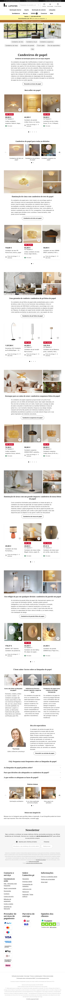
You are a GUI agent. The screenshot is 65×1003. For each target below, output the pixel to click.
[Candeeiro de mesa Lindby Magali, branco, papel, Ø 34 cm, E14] (32, 540)
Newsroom (25, 892)
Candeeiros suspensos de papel (32, 418)
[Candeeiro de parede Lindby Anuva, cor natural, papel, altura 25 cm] (32, 111)
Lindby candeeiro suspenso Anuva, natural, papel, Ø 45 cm (12, 452)
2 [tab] (31, 132)
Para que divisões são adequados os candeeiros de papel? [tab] (26, 772)
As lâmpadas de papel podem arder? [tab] (18, 768)
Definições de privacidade (17, 976)
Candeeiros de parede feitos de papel (32, 616)
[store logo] (10, 5)
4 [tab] (34, 132)
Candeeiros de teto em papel (33, 218)
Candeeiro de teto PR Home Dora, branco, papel (13, 251)
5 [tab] (36, 132)
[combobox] (30, 5)
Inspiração (25, 894)
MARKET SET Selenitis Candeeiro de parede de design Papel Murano (12, 650)
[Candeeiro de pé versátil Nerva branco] (32, 340)
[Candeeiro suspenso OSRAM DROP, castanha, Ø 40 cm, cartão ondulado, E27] (32, 441)
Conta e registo (8, 904)
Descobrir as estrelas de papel (44, 753)
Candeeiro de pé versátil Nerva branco (31, 350)
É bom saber (41, 45)
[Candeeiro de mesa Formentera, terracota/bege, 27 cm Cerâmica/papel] (13, 540)
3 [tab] (32, 132)
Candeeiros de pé (31, 42)
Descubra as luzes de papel (32, 84)
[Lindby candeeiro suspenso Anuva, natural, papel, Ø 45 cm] (13, 441)
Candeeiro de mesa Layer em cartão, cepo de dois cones (51, 551)
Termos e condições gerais (49, 877)
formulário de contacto (41, 859)
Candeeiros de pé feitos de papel (32, 316)
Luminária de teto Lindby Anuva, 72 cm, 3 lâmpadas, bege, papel (51, 122)
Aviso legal (44, 882)
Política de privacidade (34, 861)
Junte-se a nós (26, 889)
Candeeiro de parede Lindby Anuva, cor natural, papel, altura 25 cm (32, 121)
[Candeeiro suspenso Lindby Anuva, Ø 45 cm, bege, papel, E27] (51, 441)
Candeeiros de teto (17, 42)
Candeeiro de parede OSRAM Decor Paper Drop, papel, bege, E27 (51, 650)
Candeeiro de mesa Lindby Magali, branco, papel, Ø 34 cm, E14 (32, 551)
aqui (37, 818)
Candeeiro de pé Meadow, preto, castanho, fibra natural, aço (51, 351)
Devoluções (7, 891)
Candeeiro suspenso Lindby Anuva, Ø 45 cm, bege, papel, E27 (50, 452)
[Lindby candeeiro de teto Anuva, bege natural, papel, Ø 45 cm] (32, 242)
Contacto (6, 894)
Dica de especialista (54, 45)
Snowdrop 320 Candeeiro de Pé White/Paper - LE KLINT (13, 349)
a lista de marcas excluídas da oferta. (34, 863)
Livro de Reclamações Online (42, 978)
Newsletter (25, 879)
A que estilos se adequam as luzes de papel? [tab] (21, 777)
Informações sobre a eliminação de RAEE (26, 978)
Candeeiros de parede (27, 45)
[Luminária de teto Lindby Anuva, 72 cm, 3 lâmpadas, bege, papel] (51, 111)
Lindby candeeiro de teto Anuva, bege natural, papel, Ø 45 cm (31, 253)
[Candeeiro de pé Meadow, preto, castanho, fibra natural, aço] (51, 340)
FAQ (32, 49)
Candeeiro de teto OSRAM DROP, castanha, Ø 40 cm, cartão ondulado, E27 (51, 252)
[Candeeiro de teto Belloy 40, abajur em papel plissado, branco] (32, 640)
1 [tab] (29, 132)
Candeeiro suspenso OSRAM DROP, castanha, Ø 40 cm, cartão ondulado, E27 (32, 451)
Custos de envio (9, 896)
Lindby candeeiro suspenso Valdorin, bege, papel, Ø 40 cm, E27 (12, 122)
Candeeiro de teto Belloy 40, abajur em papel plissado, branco (31, 651)
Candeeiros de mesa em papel (32, 516)
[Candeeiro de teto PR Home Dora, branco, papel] (13, 242)
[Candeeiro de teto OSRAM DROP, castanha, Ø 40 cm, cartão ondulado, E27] (51, 242)
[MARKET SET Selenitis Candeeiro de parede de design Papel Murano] (13, 640)
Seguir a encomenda (10, 888)
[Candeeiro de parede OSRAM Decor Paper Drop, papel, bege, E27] (51, 640)
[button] (19, 109)
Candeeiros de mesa (11, 45)
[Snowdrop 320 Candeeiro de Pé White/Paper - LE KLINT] (13, 340)
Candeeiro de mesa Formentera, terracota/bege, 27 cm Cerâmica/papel (12, 550)
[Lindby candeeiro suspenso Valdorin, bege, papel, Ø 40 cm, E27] (13, 111)
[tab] (12, 891)
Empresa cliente (27, 881)
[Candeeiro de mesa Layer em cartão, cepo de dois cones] (51, 540)
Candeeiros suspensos (46, 42)
